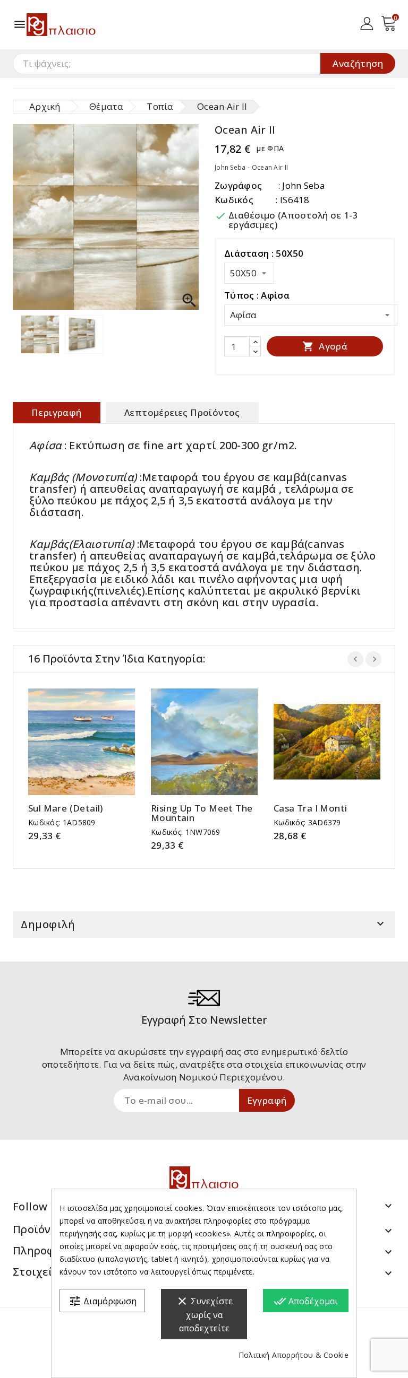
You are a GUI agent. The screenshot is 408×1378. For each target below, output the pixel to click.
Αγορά (324, 346)
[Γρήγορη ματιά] (92, 741)
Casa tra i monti (310, 808)
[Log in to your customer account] (366, 22)
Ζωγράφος (238, 185)
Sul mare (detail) (65, 808)
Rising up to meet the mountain (201, 813)
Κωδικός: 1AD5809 (62, 822)
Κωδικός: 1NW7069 (185, 832)
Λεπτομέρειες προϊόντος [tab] (182, 412)
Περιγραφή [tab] (56, 412)
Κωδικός (234, 200)
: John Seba (301, 185)
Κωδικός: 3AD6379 (307, 822)
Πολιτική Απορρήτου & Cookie (293, 1355)
